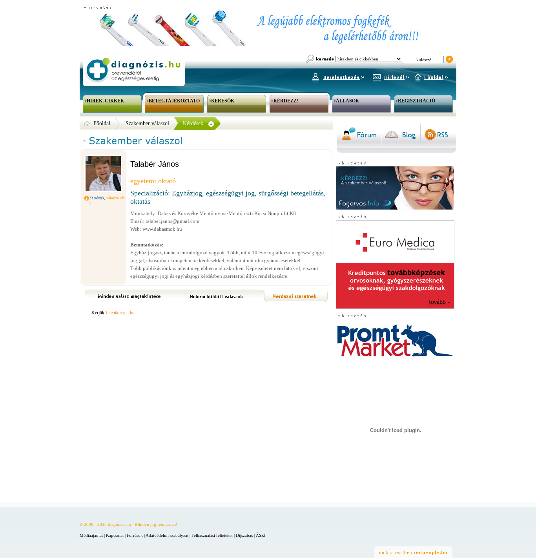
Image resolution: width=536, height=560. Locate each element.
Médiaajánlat (91, 535)
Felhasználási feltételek (212, 535)
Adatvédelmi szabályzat (167, 535)
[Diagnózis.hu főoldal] (132, 70)
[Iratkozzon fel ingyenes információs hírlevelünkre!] (391, 76)
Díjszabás (244, 535)
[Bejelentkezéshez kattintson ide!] (338, 76)
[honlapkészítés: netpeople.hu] (413, 552)
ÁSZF (261, 535)
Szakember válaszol (147, 123)
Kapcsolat (115, 535)
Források (135, 535)
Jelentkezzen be (120, 313)
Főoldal (101, 123)
